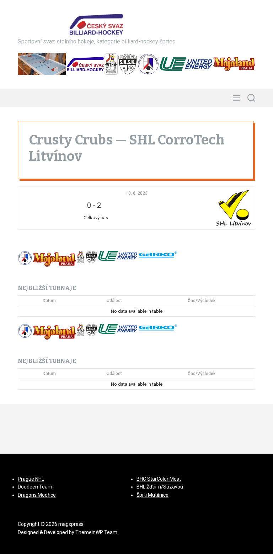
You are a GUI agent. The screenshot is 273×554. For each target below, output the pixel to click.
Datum (49, 300)
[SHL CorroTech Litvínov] (212, 208)
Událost (114, 300)
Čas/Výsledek (201, 300)
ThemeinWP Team (96, 532)
